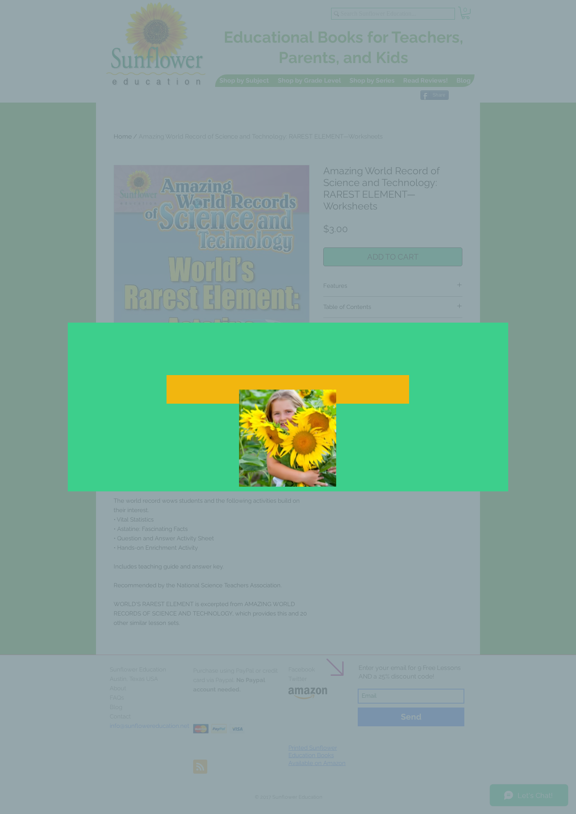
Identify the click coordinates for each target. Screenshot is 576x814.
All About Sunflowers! (325, 419)
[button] (394, 310)
